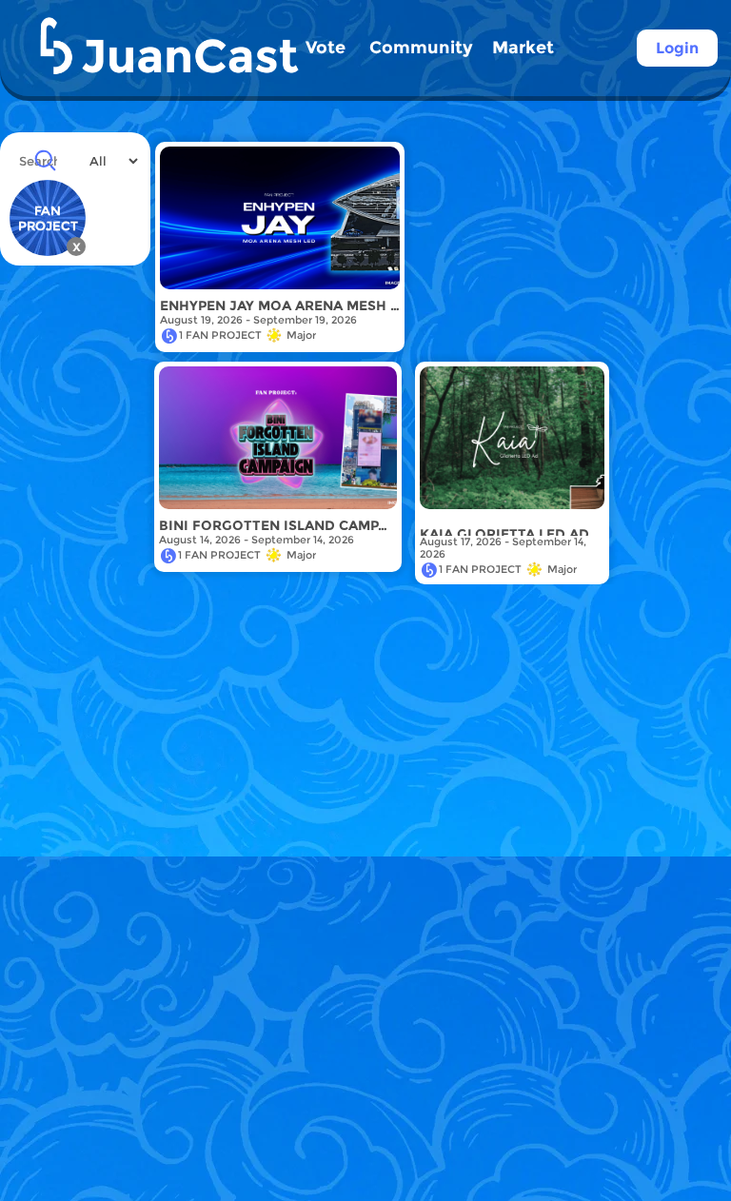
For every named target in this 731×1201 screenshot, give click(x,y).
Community (421, 47)
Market (523, 47)
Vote (326, 47)
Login (677, 48)
